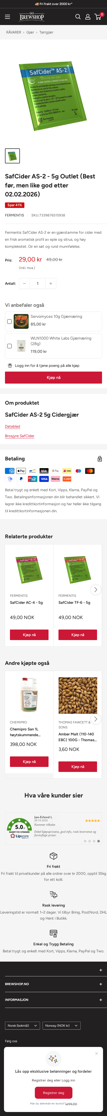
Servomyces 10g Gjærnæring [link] (56, 316)
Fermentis (14, 215)
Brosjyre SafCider (19, 436)
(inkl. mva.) (27, 268)
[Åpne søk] (78, 17)
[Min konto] (87, 17)
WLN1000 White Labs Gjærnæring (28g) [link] (61, 341)
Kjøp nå (53, 377)
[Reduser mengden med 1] (24, 283)
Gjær (30, 32)
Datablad (12, 426)
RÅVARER (13, 32)
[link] (21, 321)
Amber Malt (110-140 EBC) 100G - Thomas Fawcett (76, 737)
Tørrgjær (46, 32)
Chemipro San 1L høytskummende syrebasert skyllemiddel (24, 732)
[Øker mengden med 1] (51, 283)
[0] (98, 17)
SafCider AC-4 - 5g (26, 602)
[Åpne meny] (7, 17)
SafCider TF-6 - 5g (74, 602)
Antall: (10, 283)
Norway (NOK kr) (57, 1025)
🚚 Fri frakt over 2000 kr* (53, 4)
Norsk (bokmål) (18, 1025)
